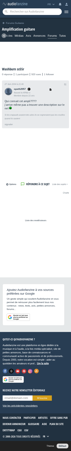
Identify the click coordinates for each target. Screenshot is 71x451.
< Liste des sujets (60, 184)
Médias (19, 35)
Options (12, 184)
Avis (28, 35)
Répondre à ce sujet (38, 184)
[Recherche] (6, 12)
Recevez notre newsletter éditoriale (24, 390)
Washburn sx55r (13, 69)
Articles (7, 35)
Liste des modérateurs (35, 220)
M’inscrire (42, 398)
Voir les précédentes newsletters (20, 405)
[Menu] (66, 11)
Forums (52, 35)
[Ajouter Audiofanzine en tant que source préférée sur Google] (18, 317)
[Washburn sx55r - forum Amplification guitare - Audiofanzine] (15, 4)
